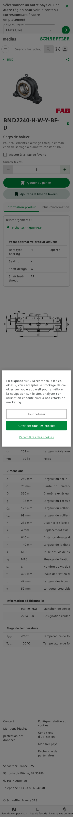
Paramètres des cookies (36, 437)
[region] (36, 408)
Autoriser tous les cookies (36, 426)
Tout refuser (37, 414)
